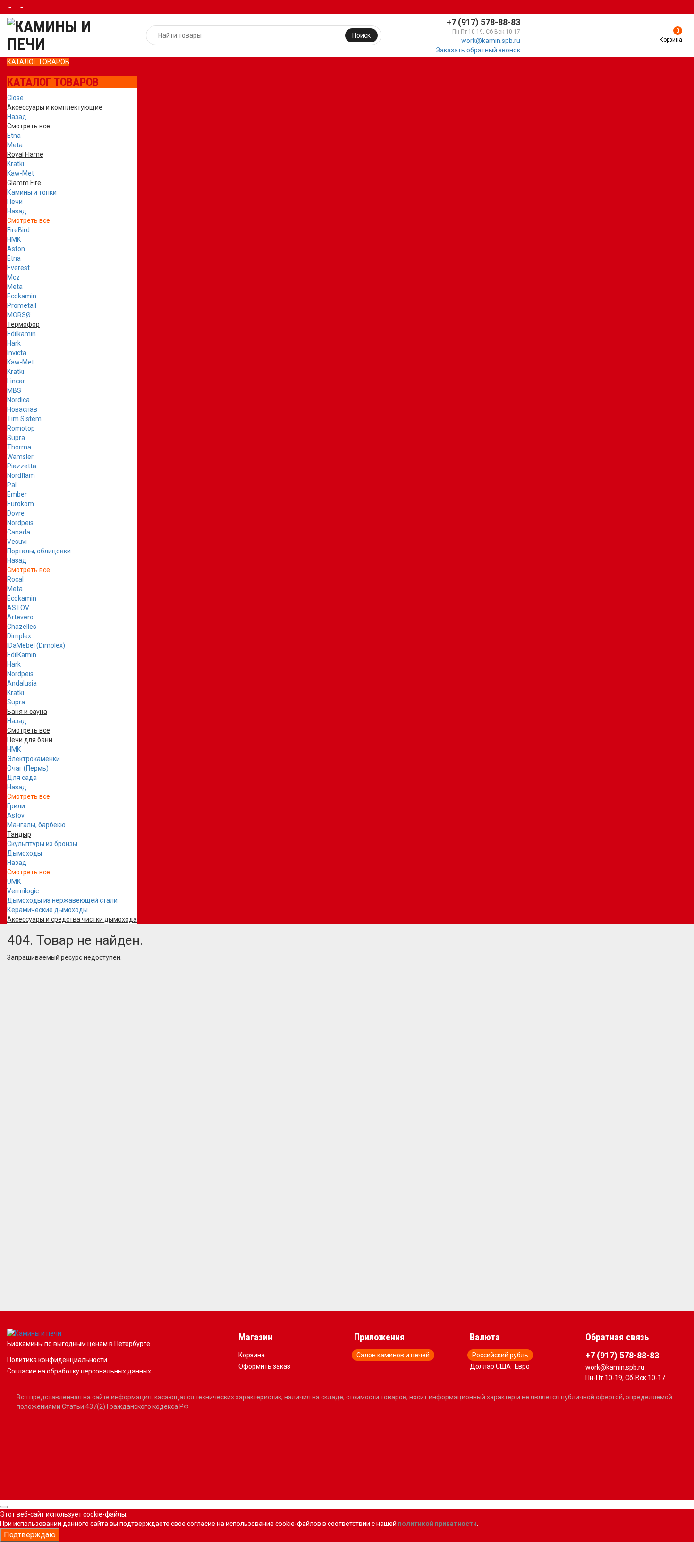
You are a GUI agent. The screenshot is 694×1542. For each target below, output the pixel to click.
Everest (18, 267)
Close (15, 98)
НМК (14, 239)
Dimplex (19, 636)
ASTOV (18, 607)
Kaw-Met (20, 173)
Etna (14, 135)
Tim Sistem (24, 419)
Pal (12, 485)
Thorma (19, 447)
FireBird (18, 230)
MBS (14, 390)
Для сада (22, 777)
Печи (15, 201)
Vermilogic (23, 891)
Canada (18, 532)
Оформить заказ (264, 1366)
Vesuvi (17, 541)
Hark (14, 343)
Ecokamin (21, 296)
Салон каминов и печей (393, 1355)
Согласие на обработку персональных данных (79, 1371)
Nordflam (21, 475)
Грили (16, 806)
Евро (522, 1366)
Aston (16, 249)
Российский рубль (500, 1355)
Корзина (251, 1355)
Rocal (15, 579)
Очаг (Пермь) (28, 768)
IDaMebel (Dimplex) (36, 645)
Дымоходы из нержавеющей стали (62, 900)
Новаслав (22, 409)
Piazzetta (21, 466)
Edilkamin (21, 334)
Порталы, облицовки (39, 551)
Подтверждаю (30, 1534)
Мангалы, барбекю (36, 825)
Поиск (361, 35)
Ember (17, 494)
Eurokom (20, 504)
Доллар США (490, 1366)
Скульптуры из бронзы (42, 843)
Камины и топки (32, 192)
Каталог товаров (38, 62)
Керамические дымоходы (47, 910)
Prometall (21, 305)
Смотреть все (28, 220)
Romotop (21, 428)
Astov (16, 815)
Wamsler (20, 456)
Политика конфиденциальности (57, 1360)
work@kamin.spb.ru (490, 40)
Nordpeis (20, 522)
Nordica (18, 400)
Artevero (20, 617)
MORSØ (19, 315)
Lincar (16, 381)
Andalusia (22, 683)
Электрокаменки (33, 759)
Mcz (13, 277)
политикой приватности (437, 1523)
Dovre (16, 513)
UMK (14, 881)
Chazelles (21, 626)
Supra (16, 437)
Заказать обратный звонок (478, 50)
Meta (15, 145)
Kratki (15, 164)
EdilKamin (21, 655)
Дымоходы (24, 853)
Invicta (16, 352)
